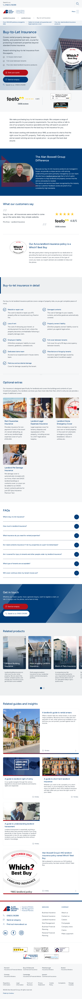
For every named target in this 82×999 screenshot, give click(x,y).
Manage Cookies (71, 984)
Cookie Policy (51, 984)
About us (65, 913)
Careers (64, 920)
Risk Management (48, 923)
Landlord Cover (26, 18)
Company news (67, 927)
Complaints (61, 983)
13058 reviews (23, 104)
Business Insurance (49, 913)
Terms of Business (30, 984)
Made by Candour (8, 993)
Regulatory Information (6, 984)
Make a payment (67, 934)
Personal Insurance (48, 916)
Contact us (65, 916)
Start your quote (14, 73)
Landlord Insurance (9, 18)
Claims (64, 930)
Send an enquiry (13, 80)
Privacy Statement (41, 984)
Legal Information (20, 984)
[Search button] (76, 4)
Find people (66, 923)
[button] (41, 688)
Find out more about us (16, 924)
